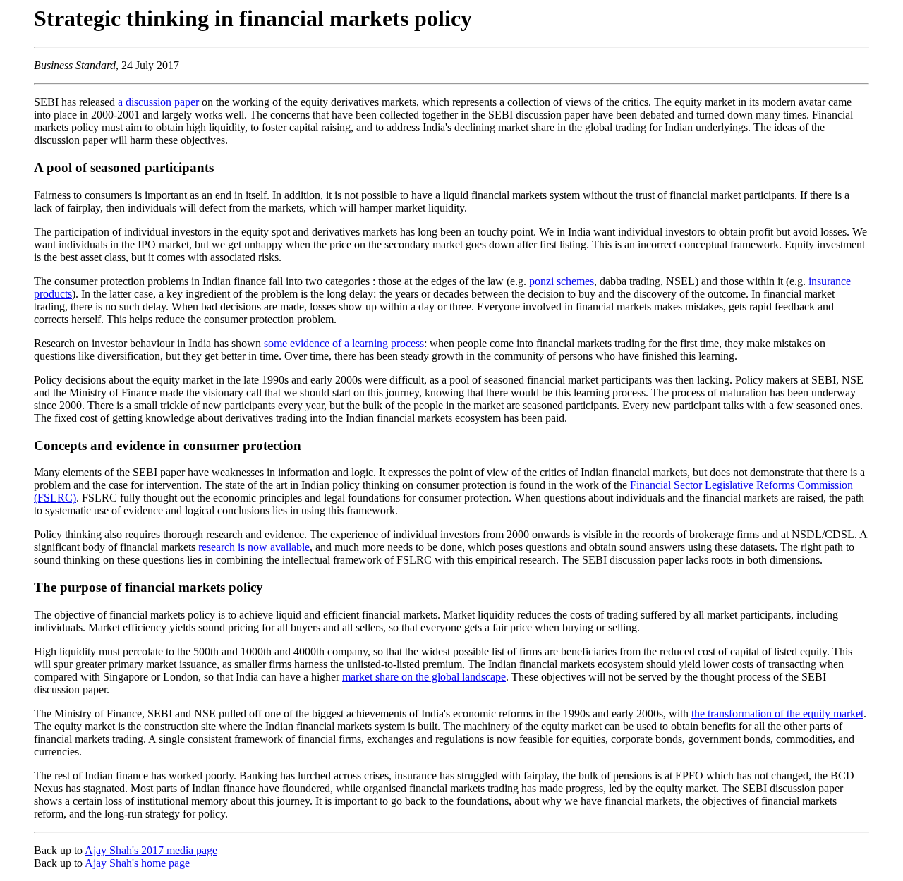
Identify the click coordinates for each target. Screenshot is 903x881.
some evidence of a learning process (344, 343)
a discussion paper (158, 102)
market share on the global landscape (424, 677)
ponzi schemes (561, 281)
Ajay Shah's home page (137, 863)
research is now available (254, 547)
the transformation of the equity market (777, 713)
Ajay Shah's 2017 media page (151, 850)
